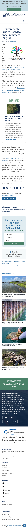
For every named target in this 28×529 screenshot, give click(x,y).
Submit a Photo (6, 507)
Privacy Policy (5, 514)
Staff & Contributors (7, 468)
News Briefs (11, 193)
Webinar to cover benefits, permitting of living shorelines (13, 295)
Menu (24, 20)
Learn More (8, 417)
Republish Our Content (8, 473)
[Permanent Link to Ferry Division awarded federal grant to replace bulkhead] (14, 310)
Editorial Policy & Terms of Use (10, 519)
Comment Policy (6, 517)
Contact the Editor (7, 504)
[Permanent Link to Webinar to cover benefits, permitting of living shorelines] (14, 284)
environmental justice (7, 195)
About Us (4, 465)
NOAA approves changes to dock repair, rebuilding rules (14, 368)
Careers (4, 475)
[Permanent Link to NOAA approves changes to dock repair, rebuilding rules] (14, 357)
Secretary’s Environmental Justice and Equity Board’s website (13, 90)
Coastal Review (7, 1)
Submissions (5, 470)
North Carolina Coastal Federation (11, 455)
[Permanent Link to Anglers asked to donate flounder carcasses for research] (14, 335)
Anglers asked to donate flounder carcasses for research (12, 345)
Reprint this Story (9, 198)
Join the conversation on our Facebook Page (14, 254)
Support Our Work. (14, 10)
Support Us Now (10, 421)
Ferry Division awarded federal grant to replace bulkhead (13, 323)
